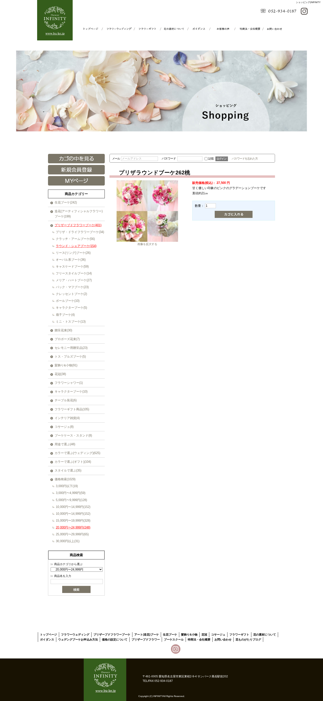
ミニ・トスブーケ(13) (71, 321)
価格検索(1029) (65, 479)
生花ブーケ (170, 634)
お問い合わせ (273, 29)
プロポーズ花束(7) (67, 339)
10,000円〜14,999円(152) (73, 507)
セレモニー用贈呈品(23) (71, 348)
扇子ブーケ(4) (65, 314)
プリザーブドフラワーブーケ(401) (78, 225)
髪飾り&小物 (189, 634)
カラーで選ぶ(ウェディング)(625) (77, 453)
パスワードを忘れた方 (245, 158)
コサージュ (218, 634)
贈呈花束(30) (63, 330)
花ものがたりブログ (248, 639)
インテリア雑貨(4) (67, 418)
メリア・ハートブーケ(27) (74, 280)
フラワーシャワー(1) (69, 383)
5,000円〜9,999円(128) (71, 500)
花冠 (204, 634)
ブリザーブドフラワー (145, 639)
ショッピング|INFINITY (308, 2)
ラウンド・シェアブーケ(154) (76, 246)
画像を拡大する (147, 244)
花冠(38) (60, 374)
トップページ (92, 29)
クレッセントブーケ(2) (71, 294)
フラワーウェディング (118, 29)
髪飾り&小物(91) (66, 365)
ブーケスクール (221, 29)
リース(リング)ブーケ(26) (73, 253)
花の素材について (170, 29)
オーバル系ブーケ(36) (71, 259)
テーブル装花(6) (66, 400)
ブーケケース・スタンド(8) (73, 435)
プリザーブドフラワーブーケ (111, 634)
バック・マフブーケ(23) (72, 287)
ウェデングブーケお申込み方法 (78, 639)
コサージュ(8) (64, 426)
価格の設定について (114, 639)
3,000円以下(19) (67, 486)
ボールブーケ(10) (67, 301)
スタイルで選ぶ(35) (68, 470)
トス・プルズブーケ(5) (70, 356)
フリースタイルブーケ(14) (74, 273)
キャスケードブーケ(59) (72, 266)
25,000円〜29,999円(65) (72, 534)
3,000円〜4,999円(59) (70, 493)
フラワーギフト (144, 29)
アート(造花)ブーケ (146, 634)
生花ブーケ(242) (66, 202)
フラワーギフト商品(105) (72, 409)
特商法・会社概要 (247, 29)
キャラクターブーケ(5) (71, 307)
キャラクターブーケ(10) (71, 391)
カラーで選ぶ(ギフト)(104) (73, 461)
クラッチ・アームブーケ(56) (75, 239)
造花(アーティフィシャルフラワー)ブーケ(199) (79, 213)
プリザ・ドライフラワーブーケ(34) (80, 232)
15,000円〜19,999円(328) (73, 520)
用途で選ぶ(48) (65, 444)
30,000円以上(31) (67, 541)
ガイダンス (196, 29)
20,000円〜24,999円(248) (73, 527)
